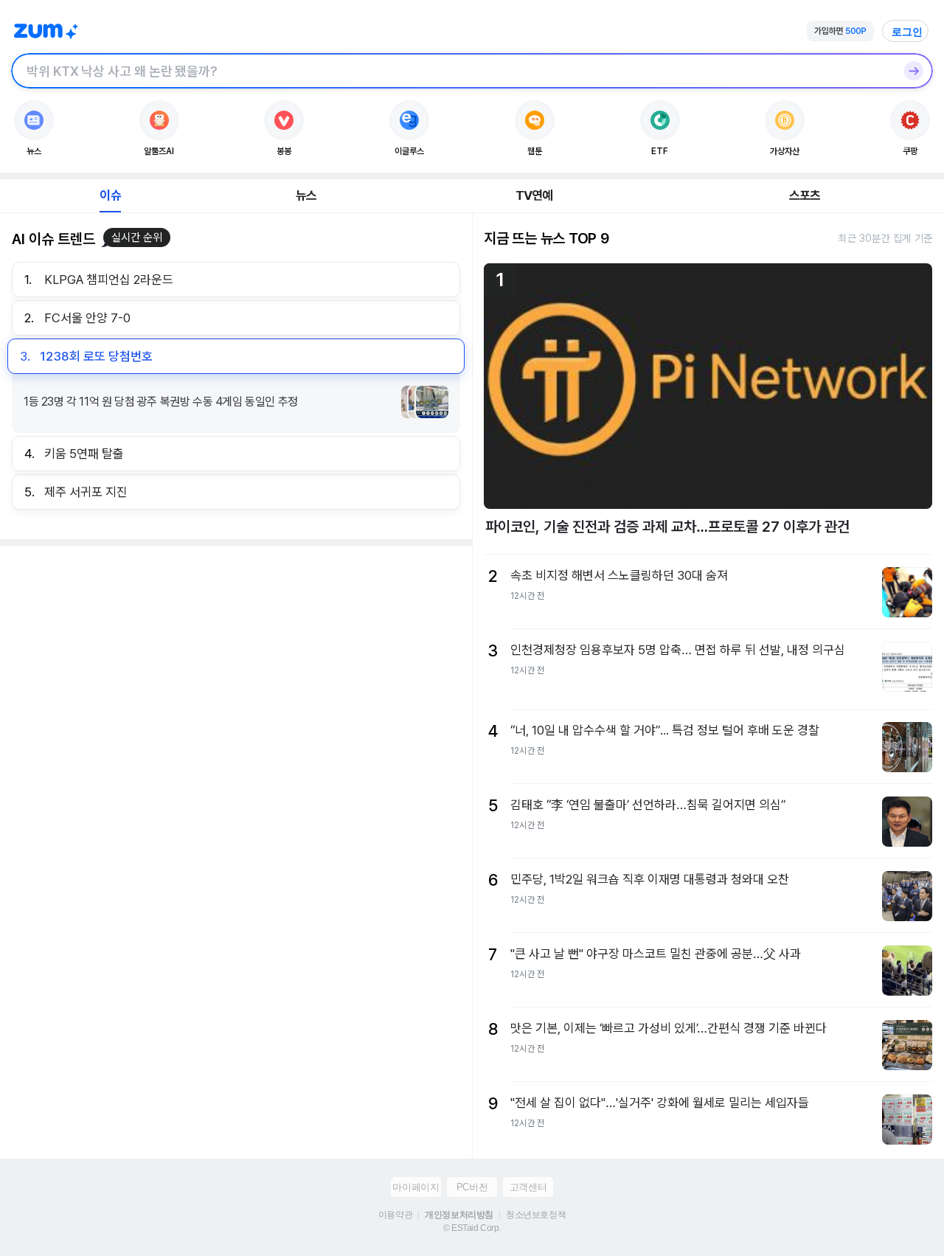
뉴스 (306, 195)
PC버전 (472, 1187)
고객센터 (528, 1187)
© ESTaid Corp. (472, 1228)
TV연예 (534, 195)
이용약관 (395, 1215)
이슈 (110, 195)
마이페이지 (415, 1187)
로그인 (907, 32)
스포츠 (805, 195)
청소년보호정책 (536, 1215)
